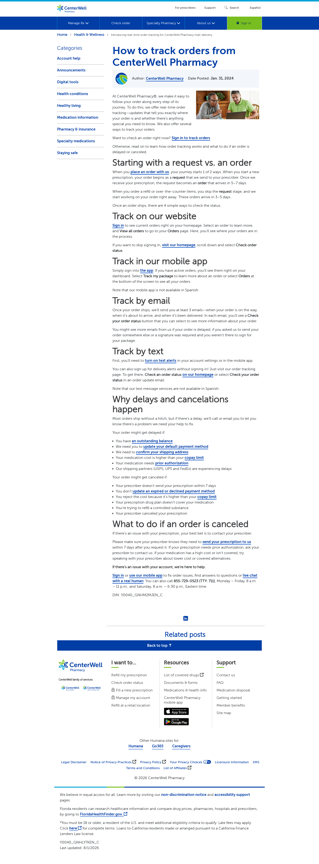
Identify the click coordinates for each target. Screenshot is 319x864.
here (73, 828)
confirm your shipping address (162, 452)
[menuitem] (78, 23)
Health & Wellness (89, 34)
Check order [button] (120, 23)
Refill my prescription (129, 675)
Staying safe (67, 153)
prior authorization (171, 463)
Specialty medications (76, 141)
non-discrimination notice (183, 795)
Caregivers (181, 746)
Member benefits (231, 705)
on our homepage (197, 374)
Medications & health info (185, 690)
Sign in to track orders (191, 138)
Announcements (71, 70)
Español (255, 7)
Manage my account (132, 698)
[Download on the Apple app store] (176, 711)
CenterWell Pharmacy (164, 78)
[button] (244, 23)
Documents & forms (181, 683)
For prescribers (185, 7)
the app (146, 270)
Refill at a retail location (130, 705)
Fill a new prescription (134, 690)
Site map (224, 713)
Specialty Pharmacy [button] (162, 23)
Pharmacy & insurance (76, 129)
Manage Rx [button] (76, 23)
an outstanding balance (152, 441)
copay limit (194, 458)
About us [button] (204, 23)
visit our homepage (178, 245)
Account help (68, 58)
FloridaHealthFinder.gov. (102, 814)
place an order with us (150, 172)
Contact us (226, 675)
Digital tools (67, 82)
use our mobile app (145, 575)
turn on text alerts (160, 360)
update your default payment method (175, 446)
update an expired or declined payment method (174, 491)
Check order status (127, 683)
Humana (135, 746)
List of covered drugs (182, 675)
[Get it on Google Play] (176, 721)
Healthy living (69, 106)
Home (62, 34)
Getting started (229, 698)
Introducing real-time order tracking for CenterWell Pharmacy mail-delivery (161, 35)
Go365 (157, 746)
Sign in (118, 225)
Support (210, 7)
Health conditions (72, 94)
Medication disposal (233, 690)
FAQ (220, 683)
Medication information (77, 117)
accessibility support (232, 795)
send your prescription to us (227, 542)
